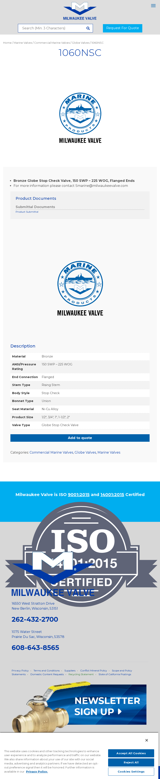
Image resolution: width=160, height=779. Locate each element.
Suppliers (69, 670)
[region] (79, 755)
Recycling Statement (81, 674)
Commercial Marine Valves (52, 42)
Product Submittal (27, 211)
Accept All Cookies (131, 753)
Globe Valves (80, 42)
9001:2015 (79, 494)
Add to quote (80, 438)
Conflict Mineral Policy (93, 670)
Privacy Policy (20, 670)
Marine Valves (23, 42)
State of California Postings (115, 674)
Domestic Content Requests (47, 674)
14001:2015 (112, 494)
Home (7, 42)
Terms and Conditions (47, 670)
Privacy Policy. (37, 771)
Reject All (131, 762)
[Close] (146, 740)
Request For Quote (122, 28)
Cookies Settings (131, 771)
